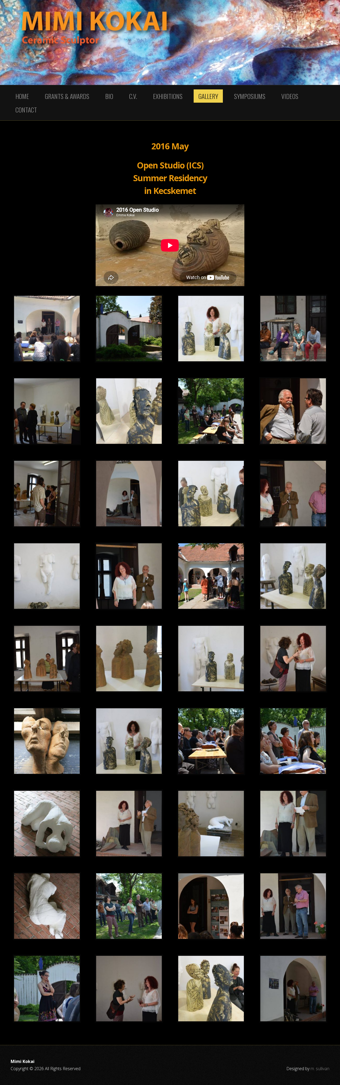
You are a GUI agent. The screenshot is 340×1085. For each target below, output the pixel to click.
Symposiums (249, 96)
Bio (109, 96)
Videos (289, 96)
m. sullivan (320, 1068)
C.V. (133, 96)
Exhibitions (167, 96)
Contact (26, 109)
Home (22, 96)
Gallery (208, 96)
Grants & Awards (67, 96)
